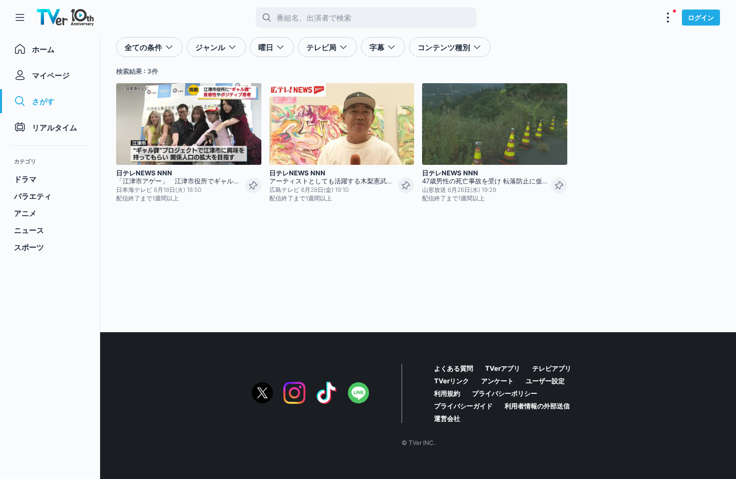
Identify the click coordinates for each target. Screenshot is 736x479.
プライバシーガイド (463, 406)
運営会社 (447, 418)
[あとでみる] (253, 185)
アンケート (497, 381)
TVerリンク (451, 381)
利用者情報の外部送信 (537, 406)
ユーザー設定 (545, 381)
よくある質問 (453, 368)
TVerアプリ (502, 368)
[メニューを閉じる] (20, 18)
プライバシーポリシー (504, 393)
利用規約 (447, 393)
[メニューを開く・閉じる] (668, 18)
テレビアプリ (551, 368)
